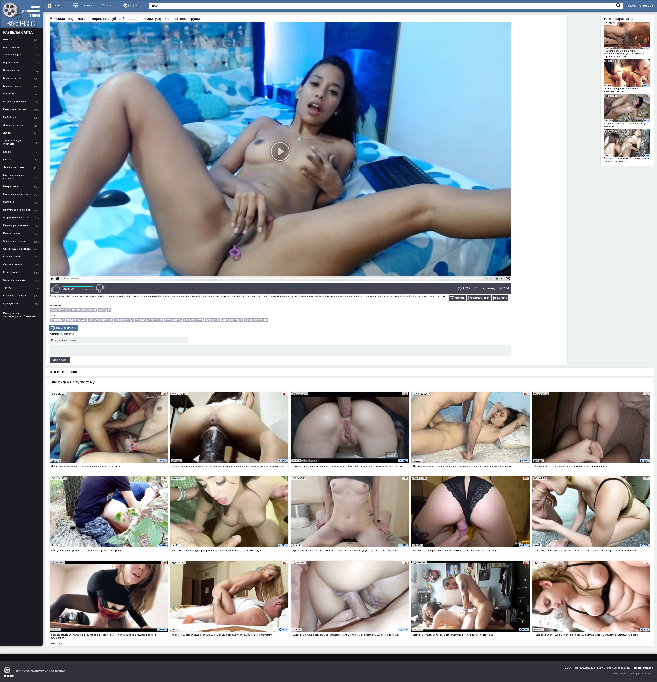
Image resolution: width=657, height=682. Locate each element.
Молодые (104, 310)
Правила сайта (603, 668)
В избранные (481, 298)
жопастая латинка (100, 320)
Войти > (632, 5)
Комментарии (64, 328)
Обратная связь (622, 668)
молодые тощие (232, 320)
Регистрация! (646, 5)
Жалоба (502, 298)
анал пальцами (76, 320)
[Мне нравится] (55, 288)
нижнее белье (124, 320)
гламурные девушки (149, 320)
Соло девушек (59, 310)
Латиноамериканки (83, 310)
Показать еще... (58, 643)
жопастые (57, 320)
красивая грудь (194, 320)
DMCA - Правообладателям (579, 668)
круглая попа (173, 320)
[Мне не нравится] (100, 288)
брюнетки (212, 320)
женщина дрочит (256, 320)
